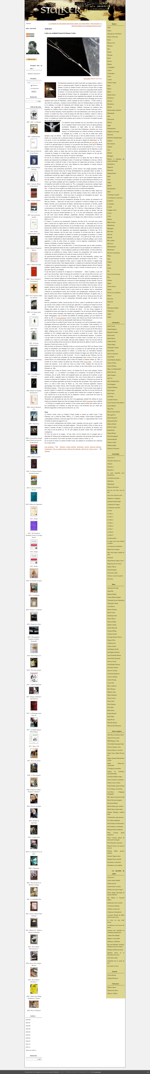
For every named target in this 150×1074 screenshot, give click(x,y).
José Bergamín (111, 384)
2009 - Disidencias (34, 423)
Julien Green (110, 393)
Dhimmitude (110, 113)
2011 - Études (34, 519)
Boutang (109, 55)
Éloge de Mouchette (113, 487)
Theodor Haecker (112, 439)
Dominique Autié (112, 615)
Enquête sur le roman (113, 131)
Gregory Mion (111, 640)
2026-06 (28, 1026)
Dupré (109, 125)
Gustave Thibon (111, 363)
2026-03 (28, 1035)
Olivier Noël (110, 701)
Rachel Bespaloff (112, 418)
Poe (108, 271)
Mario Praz (110, 409)
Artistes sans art (111, 883)
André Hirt (110, 591)
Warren (109, 317)
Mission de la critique (113, 549)
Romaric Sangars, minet (114, 856)
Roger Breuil (111, 430)
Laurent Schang (111, 680)
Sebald (109, 289)
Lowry (109, 216)
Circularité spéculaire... (113, 478)
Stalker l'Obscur (111, 567)
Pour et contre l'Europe (113, 274)
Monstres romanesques (113, 253)
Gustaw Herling (111, 366)
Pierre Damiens (111, 704)
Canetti (109, 70)
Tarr (108, 305)
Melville (109, 237)
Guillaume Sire (111, 643)
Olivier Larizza (111, 698)
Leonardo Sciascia (112, 399)
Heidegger (110, 156)
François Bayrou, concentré (115, 750)
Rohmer (109, 280)
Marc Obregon (111, 689)
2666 (108, 27)
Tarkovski (110, 302)
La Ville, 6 (110, 526)
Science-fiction (111, 286)
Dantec (109, 88)
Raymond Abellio (112, 421)
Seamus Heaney (111, 433)
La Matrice (110, 201)
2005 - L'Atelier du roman (34, 264)
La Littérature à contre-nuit (114, 198)
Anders (109, 30)
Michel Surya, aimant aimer (115, 809)
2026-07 (28, 1022)
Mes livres (110, 243)
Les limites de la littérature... (115, 546)
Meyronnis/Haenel (112, 803)
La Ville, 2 (110, 513)
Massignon (110, 228)
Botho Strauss (111, 338)
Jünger (109, 182)
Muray (109, 256)
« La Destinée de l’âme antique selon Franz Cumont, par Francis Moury (69, 23)
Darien (109, 92)
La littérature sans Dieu (113, 507)
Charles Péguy (111, 344)
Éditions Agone (111, 987)
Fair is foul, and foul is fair (114, 495)
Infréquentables (111, 173)
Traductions (110, 311)
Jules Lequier (111, 390)
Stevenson (110, 298)
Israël (108, 176)
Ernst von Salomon (112, 353)
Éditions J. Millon (112, 993)
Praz (108, 277)
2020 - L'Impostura (34, 868)
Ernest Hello (110, 350)
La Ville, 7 (110, 529)
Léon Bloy (95, 142)
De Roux (109, 101)
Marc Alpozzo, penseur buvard (115, 797)
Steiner (109, 295)
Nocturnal (110, 557)
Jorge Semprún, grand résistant (115, 786)
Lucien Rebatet (111, 405)
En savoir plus (97, 1072)
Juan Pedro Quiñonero (113, 673)
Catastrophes (111, 73)
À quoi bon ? (111, 457)
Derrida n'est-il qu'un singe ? (115, 889)
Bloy (108, 49)
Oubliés (109, 262)
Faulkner (109, 141)
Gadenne (109, 147)
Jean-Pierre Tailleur (112, 667)
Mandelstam (110, 225)
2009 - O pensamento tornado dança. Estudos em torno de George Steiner (34, 440)
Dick (108, 116)
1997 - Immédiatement (34, 136)
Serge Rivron (111, 719)
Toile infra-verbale (112, 573)
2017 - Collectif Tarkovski (34, 684)
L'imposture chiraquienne (114, 912)
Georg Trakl (110, 357)
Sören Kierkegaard (112, 436)
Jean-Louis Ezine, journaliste (115, 779)
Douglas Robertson (112, 978)
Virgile (109, 314)
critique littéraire (71, 447)
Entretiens (110, 134)
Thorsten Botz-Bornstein (114, 725)
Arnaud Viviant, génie (113, 738)
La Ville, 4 (110, 520)
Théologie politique (113, 308)
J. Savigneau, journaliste (114, 768)
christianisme (48, 449)
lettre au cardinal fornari (60, 449)
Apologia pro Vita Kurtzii (114, 33)
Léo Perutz (110, 396)
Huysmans (110, 170)
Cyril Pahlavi (111, 606)
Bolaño (109, 52)
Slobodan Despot (112, 722)
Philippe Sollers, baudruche (115, 829)
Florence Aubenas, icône (114, 747)
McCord (109, 234)
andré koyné (84, 449)
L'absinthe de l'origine (113, 504)
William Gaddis (111, 445)
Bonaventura (111, 335)
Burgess (109, 64)
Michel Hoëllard (112, 695)
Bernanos (110, 46)
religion (87, 447)
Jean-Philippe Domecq (113, 664)
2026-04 (28, 1032)
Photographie (87, 78)
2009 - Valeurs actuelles (34, 457)
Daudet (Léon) (111, 95)
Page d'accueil (95, 23)
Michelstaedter (111, 246)
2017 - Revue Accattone (34, 760)
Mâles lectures (111, 222)
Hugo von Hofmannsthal (114, 369)
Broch (109, 58)
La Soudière (110, 204)
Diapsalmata (110, 484)
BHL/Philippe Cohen (113, 741)
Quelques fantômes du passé (115, 949)
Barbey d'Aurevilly (112, 37)
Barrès (109, 40)
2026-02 (28, 1038)
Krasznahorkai (111, 188)
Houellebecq (110, 164)
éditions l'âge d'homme (74, 449)
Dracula (109, 122)
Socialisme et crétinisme (114, 862)
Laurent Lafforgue (112, 676)
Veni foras (110, 579)
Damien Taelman (112, 609)
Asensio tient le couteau (114, 886)
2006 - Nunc (34, 328)
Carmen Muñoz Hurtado (114, 597)
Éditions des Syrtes (112, 990)
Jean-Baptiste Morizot (113, 652)
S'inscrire (34, 85)
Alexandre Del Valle (113, 588)
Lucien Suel (110, 683)
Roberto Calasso (112, 427)
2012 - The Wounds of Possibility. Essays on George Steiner (34, 535)
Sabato (109, 283)
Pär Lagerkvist (111, 415)
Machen (109, 219)
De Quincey (110, 98)
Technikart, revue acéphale (114, 865)
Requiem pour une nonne (114, 563)
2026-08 (28, 1019)
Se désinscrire (35, 88)
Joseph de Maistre (112, 387)
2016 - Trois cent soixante (34, 670)
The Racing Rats (112, 570)
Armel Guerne (111, 326)
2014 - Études (34, 552)
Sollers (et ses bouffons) (114, 292)
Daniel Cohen (111, 612)
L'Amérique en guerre (113, 194)
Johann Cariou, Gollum (113, 783)
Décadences (110, 104)
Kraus (109, 191)
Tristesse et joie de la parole (115, 576)
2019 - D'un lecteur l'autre (34, 806)
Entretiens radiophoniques (114, 137)
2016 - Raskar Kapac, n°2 (34, 655)
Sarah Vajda (110, 716)
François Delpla (111, 622)
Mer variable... (111, 240)
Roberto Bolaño (111, 424)
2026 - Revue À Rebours (34, 1010)
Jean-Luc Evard (111, 661)
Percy (109, 265)
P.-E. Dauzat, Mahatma (113, 820)
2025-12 (28, 1044)
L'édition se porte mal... (113, 909)
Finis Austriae (111, 143)
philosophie (80, 447)
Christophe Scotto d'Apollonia (115, 600)
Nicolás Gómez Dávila (113, 412)
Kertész (109, 185)
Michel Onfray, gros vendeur (115, 806)
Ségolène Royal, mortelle (114, 859)
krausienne (90, 401)
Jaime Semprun (111, 375)
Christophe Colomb (112, 347)
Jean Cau (109, 378)
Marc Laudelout (111, 686)
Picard (109, 268)
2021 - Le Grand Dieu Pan (34, 899)
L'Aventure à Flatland (113, 906)
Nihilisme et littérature (113, 941)
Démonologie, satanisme (114, 110)
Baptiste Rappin (111, 594)
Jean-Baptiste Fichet (113, 649)
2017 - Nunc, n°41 (34, 746)
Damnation (110, 481)
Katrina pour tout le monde (114, 903)
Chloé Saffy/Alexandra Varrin (115, 744)
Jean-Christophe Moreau (114, 655)
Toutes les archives (31, 1050)
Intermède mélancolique (114, 501)
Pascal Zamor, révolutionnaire (115, 823)
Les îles (109, 213)
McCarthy (110, 231)
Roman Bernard (111, 713)
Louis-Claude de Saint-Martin (115, 402)
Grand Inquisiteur (61, 318)
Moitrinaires (110, 249)
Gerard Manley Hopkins (114, 360)
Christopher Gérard (112, 603)
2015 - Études (34, 566)
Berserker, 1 (110, 467)
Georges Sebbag (111, 631)
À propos (28, 23)
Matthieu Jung (111, 692)
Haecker (109, 153)
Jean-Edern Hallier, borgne (114, 776)
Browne (109, 61)
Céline (109, 76)
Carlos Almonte (111, 975)
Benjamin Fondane (112, 332)
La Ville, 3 (110, 517)
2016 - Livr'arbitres (34, 595)
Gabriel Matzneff (112, 628)
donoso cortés (93, 449)
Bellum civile (111, 43)
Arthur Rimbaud (111, 329)
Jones (109, 179)
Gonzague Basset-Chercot (114, 637)
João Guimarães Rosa (113, 381)
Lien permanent (49, 447)
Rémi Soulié (110, 710)
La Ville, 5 (110, 523)
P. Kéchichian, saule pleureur (115, 817)
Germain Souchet (112, 634)
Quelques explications (34, 73)
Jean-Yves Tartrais (112, 670)
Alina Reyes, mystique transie (115, 735)
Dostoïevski (110, 119)
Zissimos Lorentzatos (113, 448)
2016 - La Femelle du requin (34, 580)
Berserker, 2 (110, 470)
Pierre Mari (110, 707)
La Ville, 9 (110, 535)
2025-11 (28, 1047)
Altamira (109, 464)
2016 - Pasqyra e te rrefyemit (34, 609)
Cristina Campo (111, 82)
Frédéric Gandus (111, 625)
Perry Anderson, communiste (115, 826)
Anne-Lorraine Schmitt (113, 880)
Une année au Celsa (112, 966)
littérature (62, 447)
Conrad (109, 79)
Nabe (108, 259)
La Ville (109, 207)
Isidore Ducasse (111, 372)
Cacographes (111, 67)
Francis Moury (111, 618)
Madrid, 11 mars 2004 (113, 938)
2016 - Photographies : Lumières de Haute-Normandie (34, 639)
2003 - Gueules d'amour (33, 200)
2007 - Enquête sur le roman (34, 359)
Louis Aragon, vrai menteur (114, 789)
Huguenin (110, 167)
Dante (109, 85)
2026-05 (28, 1029)
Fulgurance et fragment (113, 498)
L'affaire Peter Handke (113, 935)
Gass (108, 150)
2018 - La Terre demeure (34, 775)
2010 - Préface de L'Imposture (34, 504)
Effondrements (111, 128)
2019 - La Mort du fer (34, 837)
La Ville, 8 (110, 532)
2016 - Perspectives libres (34, 624)
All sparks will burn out (113, 460)
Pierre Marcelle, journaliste (114, 843)
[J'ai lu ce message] (148, 1072)
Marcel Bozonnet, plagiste (114, 800)
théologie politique (95, 447)
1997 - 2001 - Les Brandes (34, 122)
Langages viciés (111, 210)
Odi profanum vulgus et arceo (115, 560)
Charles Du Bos (111, 341)
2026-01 (28, 1041)
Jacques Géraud (111, 646)
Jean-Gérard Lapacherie (113, 658)
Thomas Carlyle (111, 442)
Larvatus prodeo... (112, 538)
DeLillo (109, 107)
